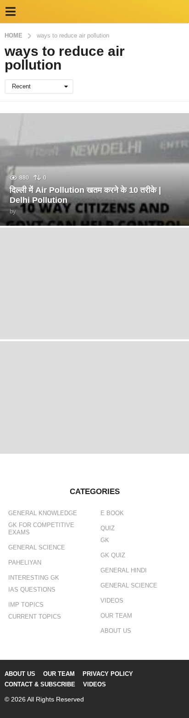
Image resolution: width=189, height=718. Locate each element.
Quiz (107, 528)
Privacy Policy (108, 673)
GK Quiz (112, 555)
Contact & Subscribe (40, 684)
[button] (10, 11)
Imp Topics (26, 604)
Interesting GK (33, 577)
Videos (111, 600)
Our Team (116, 615)
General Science (36, 547)
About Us (115, 630)
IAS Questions (32, 589)
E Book (112, 513)
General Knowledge (42, 513)
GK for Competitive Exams (41, 529)
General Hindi (123, 570)
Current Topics (34, 616)
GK (104, 540)
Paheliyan (24, 562)
